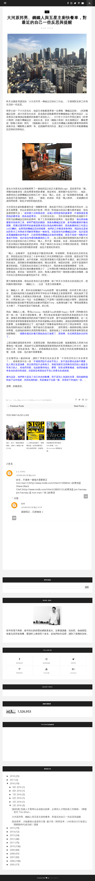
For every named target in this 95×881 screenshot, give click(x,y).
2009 (12, 849)
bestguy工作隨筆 (28, 400)
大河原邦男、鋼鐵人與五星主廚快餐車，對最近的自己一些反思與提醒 (46, 816)
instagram (46, 663)
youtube (46, 673)
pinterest (19, 673)
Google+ (73, 673)
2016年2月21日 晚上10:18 (31, 507)
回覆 (85, 496)
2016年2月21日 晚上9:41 (26, 475)
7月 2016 (17, 794)
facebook (19, 663)
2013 (12, 835)
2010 (12, 846)
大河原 (23, 111)
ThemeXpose (53, 878)
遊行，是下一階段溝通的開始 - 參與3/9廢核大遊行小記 (15, 445)
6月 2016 (17, 798)
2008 (12, 853)
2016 (12, 783)
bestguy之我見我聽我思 (43, 400)
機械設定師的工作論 (53, 101)
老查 (44, 28)
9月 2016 (17, 787)
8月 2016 (17, 790)
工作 (47, 12)
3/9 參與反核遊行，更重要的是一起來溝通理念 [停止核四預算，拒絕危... (35, 445)
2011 (12, 842)
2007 (12, 857)
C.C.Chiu (20, 471)
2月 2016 (17, 805)
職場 (18, 400)
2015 (12, 827)
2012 (12, 838)
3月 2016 (17, 801)
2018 (12, 776)
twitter (73, 663)
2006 (12, 860)
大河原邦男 (34, 101)
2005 (12, 864)
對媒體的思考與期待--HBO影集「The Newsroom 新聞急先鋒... (55, 447)
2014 (12, 831)
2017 (12, 779)
